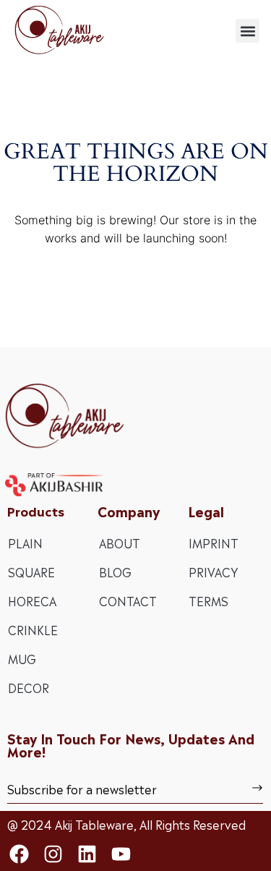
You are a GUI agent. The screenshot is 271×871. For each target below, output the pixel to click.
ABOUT (119, 542)
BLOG (115, 571)
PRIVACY (213, 571)
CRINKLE (33, 629)
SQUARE (31, 571)
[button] (247, 31)
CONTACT (128, 600)
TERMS (208, 600)
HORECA (32, 600)
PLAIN (25, 542)
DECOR (28, 687)
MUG (22, 658)
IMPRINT (213, 542)
